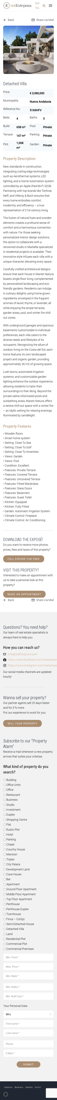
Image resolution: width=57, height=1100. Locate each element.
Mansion (11, 854)
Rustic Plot (13, 829)
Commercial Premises (20, 949)
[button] (17, 72)
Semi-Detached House (20, 924)
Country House (15, 849)
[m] (28, 50)
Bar (8, 879)
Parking (11, 839)
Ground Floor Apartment (21, 889)
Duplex (10, 814)
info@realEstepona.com (22, 654)
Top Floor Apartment (19, 899)
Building (11, 780)
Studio (10, 804)
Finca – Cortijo (15, 919)
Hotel (9, 834)
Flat (8, 824)
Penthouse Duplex (17, 909)
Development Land (18, 869)
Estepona (8, 1087)
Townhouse (13, 914)
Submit (28, 1064)
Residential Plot (15, 939)
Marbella (28, 1087)
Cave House (13, 874)
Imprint (38, 1087)
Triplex (10, 859)
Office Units (13, 784)
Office (9, 789)
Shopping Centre (16, 819)
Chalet (10, 844)
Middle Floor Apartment (21, 894)
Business (12, 799)
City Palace (13, 864)
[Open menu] (50, 5)
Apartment (13, 884)
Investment (13, 809)
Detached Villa (15, 929)
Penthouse (13, 904)
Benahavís (19, 1087)
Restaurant (13, 794)
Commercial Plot (16, 943)
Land (9, 934)
